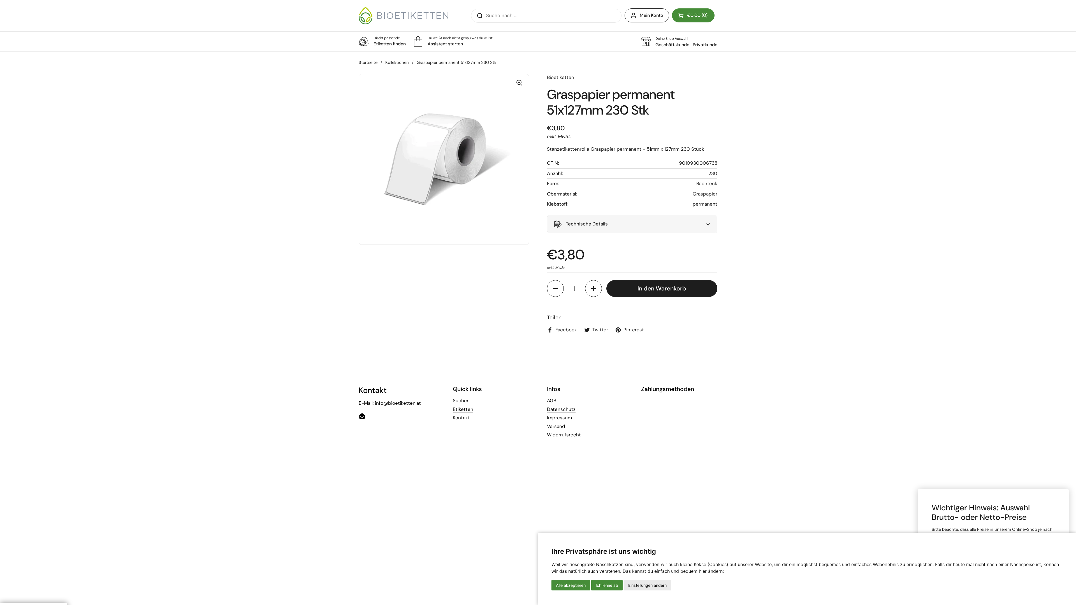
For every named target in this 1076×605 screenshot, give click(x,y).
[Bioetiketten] (403, 15)
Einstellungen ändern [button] (647, 585)
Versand (556, 426)
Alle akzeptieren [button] (571, 585)
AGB (551, 400)
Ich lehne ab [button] (607, 585)
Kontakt (461, 418)
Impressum (559, 418)
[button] (693, 15)
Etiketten (463, 409)
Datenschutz (561, 409)
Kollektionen (397, 62)
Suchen (461, 400)
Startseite (368, 62)
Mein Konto (651, 15)
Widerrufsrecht (564, 435)
